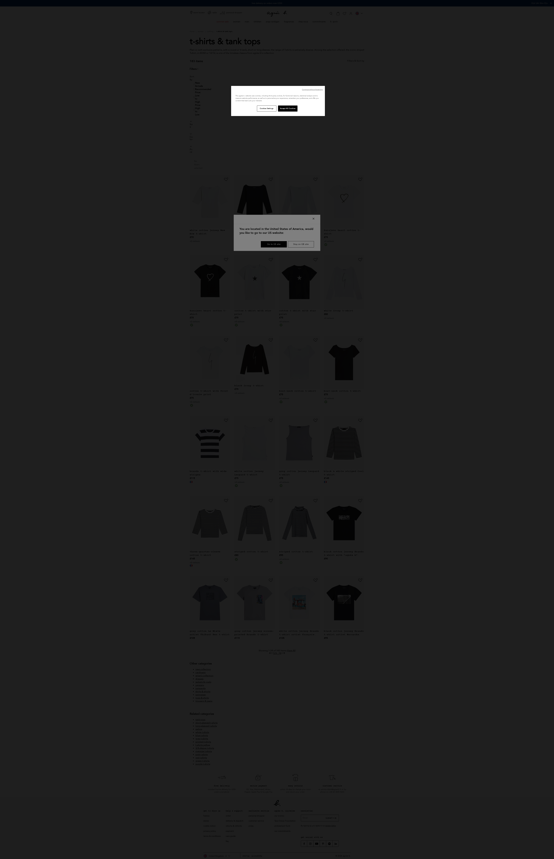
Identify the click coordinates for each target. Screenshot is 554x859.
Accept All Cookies (287, 108)
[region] (278, 101)
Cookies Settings (267, 108)
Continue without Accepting (312, 89)
